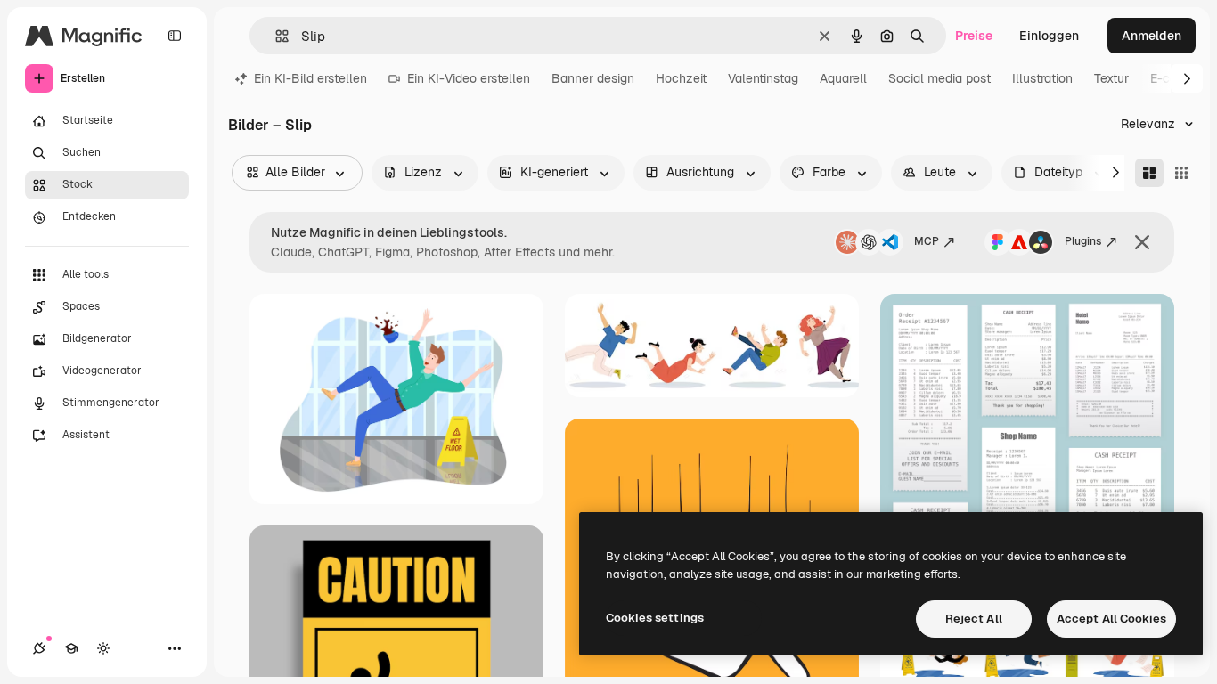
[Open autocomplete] (274, 36)
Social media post (939, 78)
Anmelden (1151, 36)
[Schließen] (1142, 242)
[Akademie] (71, 648)
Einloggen (1049, 36)
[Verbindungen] (39, 648)
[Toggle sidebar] (174, 35)
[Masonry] (1149, 173)
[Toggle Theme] (103, 648)
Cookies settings (655, 617)
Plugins (1083, 241)
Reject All (973, 618)
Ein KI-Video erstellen (468, 78)
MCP (926, 241)
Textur (1111, 78)
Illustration (1042, 78)
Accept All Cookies (1111, 618)
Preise (973, 36)
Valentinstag (763, 78)
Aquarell (843, 78)
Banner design (592, 78)
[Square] (1181, 173)
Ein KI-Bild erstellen (310, 78)
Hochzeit (681, 78)
